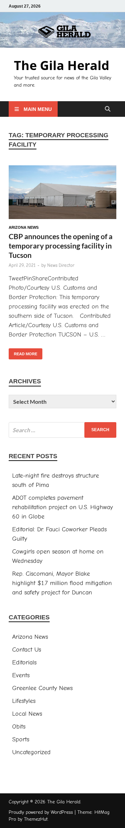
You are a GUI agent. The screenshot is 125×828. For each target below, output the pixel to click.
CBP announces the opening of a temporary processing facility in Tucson (60, 246)
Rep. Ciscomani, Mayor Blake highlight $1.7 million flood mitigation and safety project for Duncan (62, 583)
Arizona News (24, 227)
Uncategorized (31, 752)
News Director (60, 265)
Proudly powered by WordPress (41, 812)
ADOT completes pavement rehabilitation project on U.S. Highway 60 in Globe (62, 507)
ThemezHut (36, 819)
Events (21, 675)
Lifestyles (23, 701)
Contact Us (26, 649)
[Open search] (107, 109)
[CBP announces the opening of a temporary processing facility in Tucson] (62, 193)
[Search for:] (62, 430)
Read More (23, 352)
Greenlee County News (42, 688)
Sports (20, 739)
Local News (27, 713)
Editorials (24, 662)
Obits (18, 726)
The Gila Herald (61, 65)
